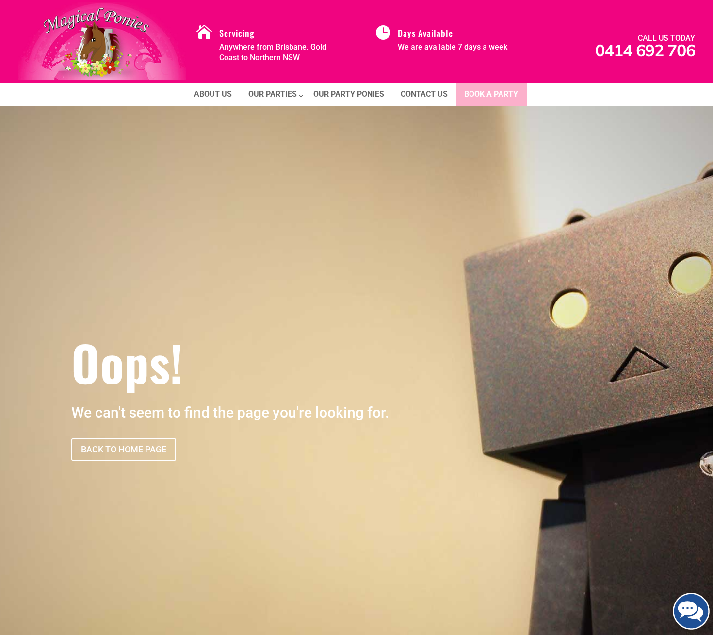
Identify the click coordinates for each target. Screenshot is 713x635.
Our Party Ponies (348, 94)
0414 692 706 (645, 51)
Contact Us (424, 94)
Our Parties (272, 94)
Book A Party (491, 94)
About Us (213, 94)
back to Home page (123, 449)
